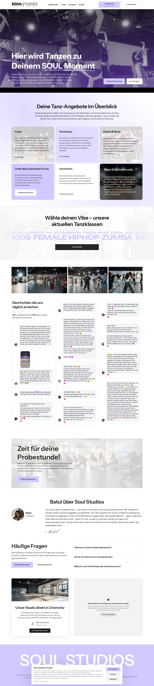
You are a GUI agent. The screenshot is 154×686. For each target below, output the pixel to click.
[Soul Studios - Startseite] (25, 4)
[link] (25, 193)
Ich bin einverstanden (108, 614)
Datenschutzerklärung (41, 681)
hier (13, 558)
